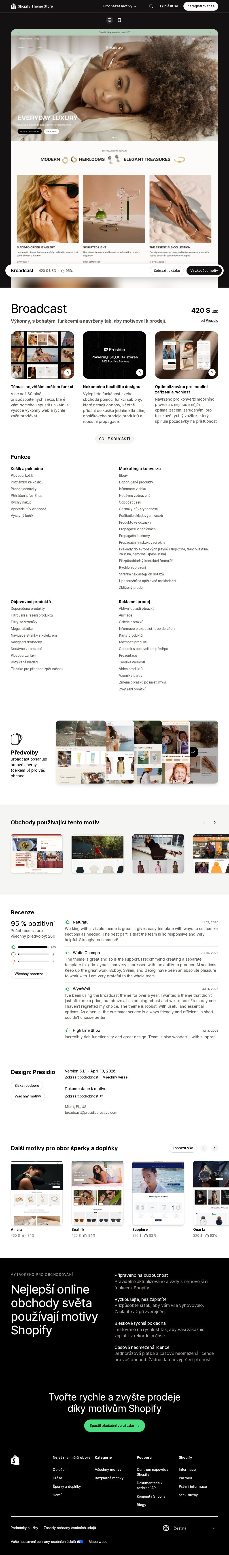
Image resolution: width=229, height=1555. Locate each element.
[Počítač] (109, 20)
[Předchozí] (204, 822)
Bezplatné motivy (109, 1478)
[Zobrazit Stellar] (81, 752)
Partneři (185, 1478)
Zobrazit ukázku (167, 270)
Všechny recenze (29, 974)
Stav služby (188, 1495)
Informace (187, 1469)
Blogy (141, 1505)
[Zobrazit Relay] (165, 752)
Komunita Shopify (151, 1496)
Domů (57, 1495)
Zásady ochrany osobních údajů (70, 1528)
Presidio (212, 320)
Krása (57, 1478)
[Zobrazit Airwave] (137, 752)
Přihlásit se (169, 6)
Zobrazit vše (182, 1148)
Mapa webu (98, 1542)
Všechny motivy (28, 1096)
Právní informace (193, 1486)
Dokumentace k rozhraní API (149, 1485)
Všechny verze (115, 1077)
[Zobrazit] (37, 854)
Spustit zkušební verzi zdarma (115, 1425)
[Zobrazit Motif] (109, 752)
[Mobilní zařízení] (119, 20)
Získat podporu (27, 1085)
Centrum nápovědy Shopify (152, 1472)
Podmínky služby (24, 1528)
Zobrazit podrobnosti (82, 1077)
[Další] (214, 822)
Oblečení (60, 1469)
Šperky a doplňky (67, 1486)
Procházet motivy (117, 6)
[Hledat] (151, 6)
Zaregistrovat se (200, 6)
